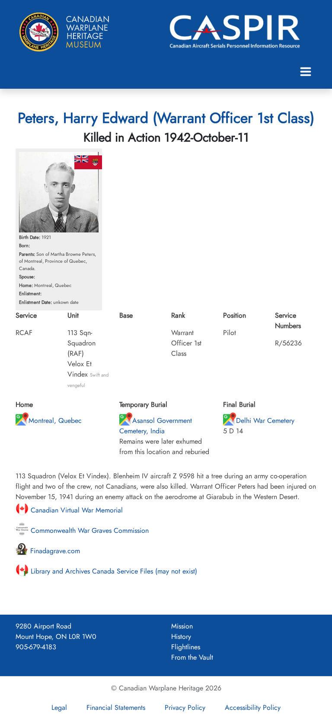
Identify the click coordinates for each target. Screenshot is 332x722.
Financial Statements (115, 707)
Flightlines (185, 647)
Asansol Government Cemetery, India (155, 426)
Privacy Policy (185, 707)
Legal (59, 707)
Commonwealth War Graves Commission (89, 530)
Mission (182, 626)
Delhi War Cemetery (265, 420)
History (181, 636)
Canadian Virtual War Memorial (76, 510)
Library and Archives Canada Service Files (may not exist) (113, 571)
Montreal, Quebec (55, 420)
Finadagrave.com (54, 551)
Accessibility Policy (253, 707)
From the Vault (192, 657)
